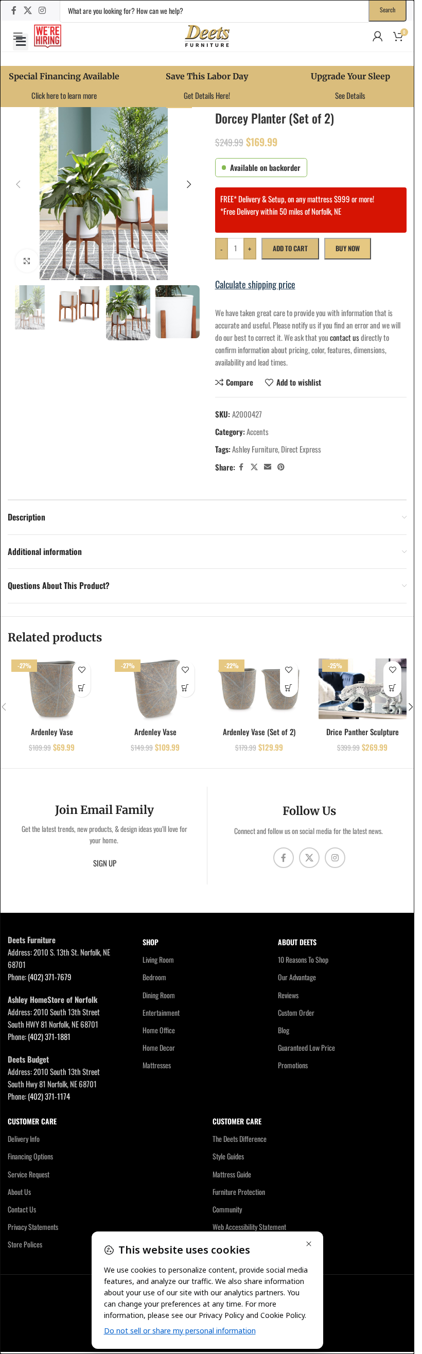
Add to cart (290, 248)
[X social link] (27, 10)
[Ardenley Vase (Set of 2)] (259, 689)
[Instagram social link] (42, 10)
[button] (20, 41)
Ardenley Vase (52, 731)
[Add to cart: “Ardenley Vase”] (82, 688)
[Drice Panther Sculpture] (363, 689)
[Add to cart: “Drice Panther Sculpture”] (392, 688)
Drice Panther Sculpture (362, 731)
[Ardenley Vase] (52, 689)
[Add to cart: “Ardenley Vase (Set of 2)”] (289, 688)
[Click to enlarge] (27, 260)
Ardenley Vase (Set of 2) (259, 731)
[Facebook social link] (14, 10)
